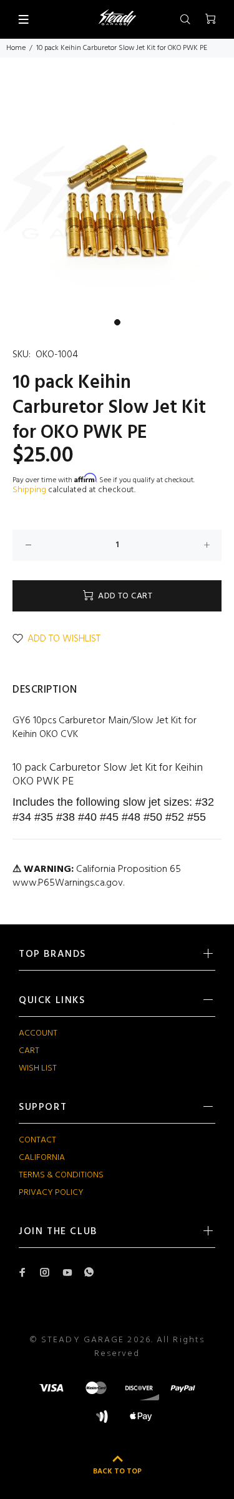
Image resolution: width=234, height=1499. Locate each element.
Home (16, 48)
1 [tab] (117, 322)
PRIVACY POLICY (51, 1192)
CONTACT (37, 1140)
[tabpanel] (117, 195)
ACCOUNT (38, 1033)
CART (29, 1051)
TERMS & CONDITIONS (61, 1175)
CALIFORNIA (42, 1157)
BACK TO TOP (117, 1471)
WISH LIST (38, 1068)
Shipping (29, 490)
